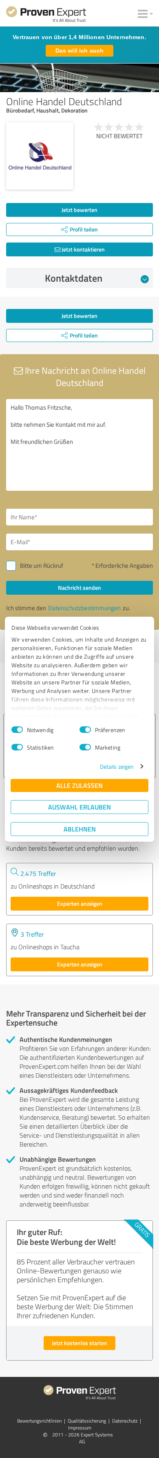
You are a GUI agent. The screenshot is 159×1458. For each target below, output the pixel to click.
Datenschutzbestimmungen (84, 608)
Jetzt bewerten (79, 210)
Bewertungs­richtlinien (39, 1420)
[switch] (85, 729)
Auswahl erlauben (79, 807)
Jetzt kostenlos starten (79, 1343)
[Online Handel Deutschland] (40, 156)
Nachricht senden (79, 587)
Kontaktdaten (73, 278)
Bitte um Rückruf (41, 565)
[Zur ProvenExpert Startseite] (46, 15)
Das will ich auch (79, 50)
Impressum (79, 1427)
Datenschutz (124, 1420)
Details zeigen (117, 766)
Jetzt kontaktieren (82, 249)
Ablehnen (80, 829)
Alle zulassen (79, 785)
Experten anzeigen (79, 903)
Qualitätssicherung (87, 1420)
